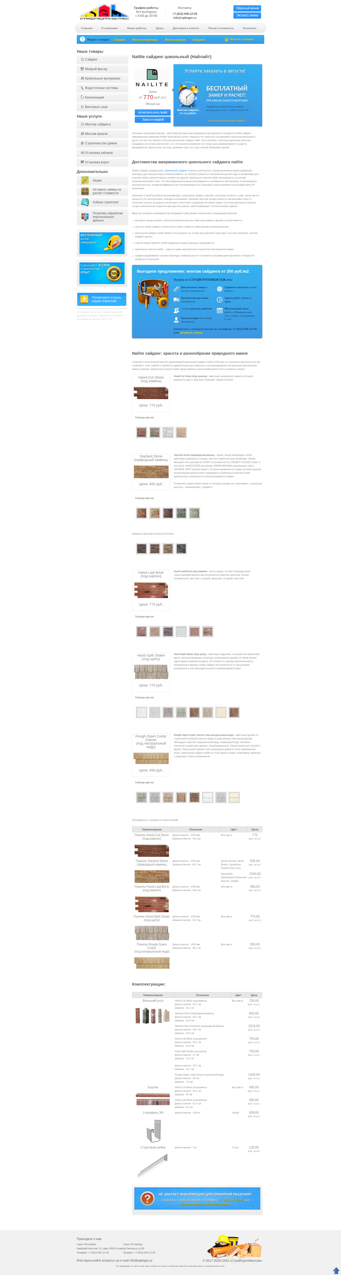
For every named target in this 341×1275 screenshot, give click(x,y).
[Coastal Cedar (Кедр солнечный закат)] (181, 797)
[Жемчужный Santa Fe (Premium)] (168, 548)
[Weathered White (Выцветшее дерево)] (181, 712)
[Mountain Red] (141, 432)
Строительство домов (101, 143)
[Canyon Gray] (154, 432)
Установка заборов (99, 152)
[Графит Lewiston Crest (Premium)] (181, 548)
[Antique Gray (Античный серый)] (141, 797)
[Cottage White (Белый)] (141, 712)
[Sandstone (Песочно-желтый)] (154, 513)
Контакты (249, 28)
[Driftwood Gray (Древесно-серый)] (154, 712)
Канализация (94, 97)
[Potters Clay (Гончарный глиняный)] (207, 712)
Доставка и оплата (186, 28)
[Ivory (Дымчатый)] (194, 513)
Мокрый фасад (96, 69)
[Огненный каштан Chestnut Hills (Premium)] (141, 548)
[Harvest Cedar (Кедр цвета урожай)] (194, 797)
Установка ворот (97, 162)
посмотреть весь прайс (153, 112)
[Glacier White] (168, 432)
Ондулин (199, 39)
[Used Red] (207, 631)
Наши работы (136, 28)
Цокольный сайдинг (176, 170)
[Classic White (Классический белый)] (207, 797)
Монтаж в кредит (242, 39)
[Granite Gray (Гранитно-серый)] (168, 712)
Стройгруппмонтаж (104, 11)
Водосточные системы (101, 88)
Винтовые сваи (96, 107)
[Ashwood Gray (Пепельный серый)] (221, 797)
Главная (86, 28)
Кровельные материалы (102, 78)
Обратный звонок (247, 8)
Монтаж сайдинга (98, 124)
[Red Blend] (194, 631)
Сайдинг (119, 39)
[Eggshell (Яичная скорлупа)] (234, 797)
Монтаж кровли (96, 133)
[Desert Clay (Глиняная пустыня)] (168, 797)
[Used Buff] (141, 631)
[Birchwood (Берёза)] (221, 712)
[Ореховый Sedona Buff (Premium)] (154, 548)
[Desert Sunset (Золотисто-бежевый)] (141, 513)
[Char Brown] (168, 631)
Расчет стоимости (221, 28)
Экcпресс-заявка (247, 15)
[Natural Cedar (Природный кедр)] (194, 712)
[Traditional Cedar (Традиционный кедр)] (234, 712)
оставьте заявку (191, 332)
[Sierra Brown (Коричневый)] (168, 513)
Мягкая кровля (175, 39)
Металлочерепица (145, 39)
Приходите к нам (89, 1239)
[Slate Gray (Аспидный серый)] (154, 797)
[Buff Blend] (154, 631)
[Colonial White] (181, 631)
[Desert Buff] (181, 432)
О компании (109, 28)
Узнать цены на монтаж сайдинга (226, 120)
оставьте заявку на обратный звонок (205, 1203)
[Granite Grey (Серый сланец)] (181, 513)
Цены (159, 28)
